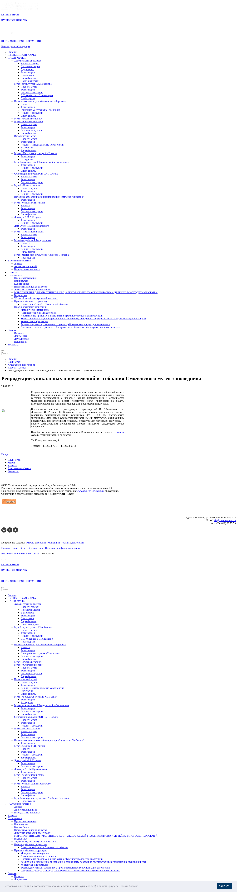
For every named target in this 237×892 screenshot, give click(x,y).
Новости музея (29, 86)
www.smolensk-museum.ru (90, 491)
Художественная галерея (27, 60)
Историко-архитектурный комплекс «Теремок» (40, 101)
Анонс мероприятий (25, 266)
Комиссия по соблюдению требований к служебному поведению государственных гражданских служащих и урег (83, 318)
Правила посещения (25, 278)
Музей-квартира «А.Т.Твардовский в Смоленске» (41, 162)
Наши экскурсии (30, 81)
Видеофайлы (28, 251)
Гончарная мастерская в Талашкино (40, 110)
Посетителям (15, 275)
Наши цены (20, 341)
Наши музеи (21, 280)
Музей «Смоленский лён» (28, 121)
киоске (120, 432)
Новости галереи (30, 63)
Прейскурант (28, 98)
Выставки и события (19, 260)
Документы (20, 336)
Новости (25, 104)
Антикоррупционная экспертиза (38, 312)
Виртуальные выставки (27, 269)
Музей (11, 462)
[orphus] (9, 503)
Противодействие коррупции (30, 307)
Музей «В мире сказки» (27, 185)
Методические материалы (35, 309)
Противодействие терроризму (30, 301)
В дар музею (27, 69)
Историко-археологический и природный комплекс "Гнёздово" (49, 196)
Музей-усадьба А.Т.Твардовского (32, 240)
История (19, 333)
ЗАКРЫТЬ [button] (224, 886)
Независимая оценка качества (30, 286)
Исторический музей (25, 136)
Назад (4, 454)
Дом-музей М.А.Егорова (27, 217)
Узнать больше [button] (129, 886)
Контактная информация (34, 321)
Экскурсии (27, 147)
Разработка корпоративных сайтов (20, 553)
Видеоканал (20, 295)
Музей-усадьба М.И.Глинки (29, 202)
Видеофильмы (28, 78)
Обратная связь (35, 548)
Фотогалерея (28, 72)
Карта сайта (18, 548)
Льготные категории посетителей (32, 289)
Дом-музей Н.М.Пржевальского (31, 225)
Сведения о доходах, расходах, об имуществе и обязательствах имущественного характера (70, 327)
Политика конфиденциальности (62, 548)
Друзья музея (21, 338)
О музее (12, 330)
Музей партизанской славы (29, 231)
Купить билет (21, 283)
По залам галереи (30, 66)
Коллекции (54, 542)
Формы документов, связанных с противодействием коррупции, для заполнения (65, 324)
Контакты (13, 344)
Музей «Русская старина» (28, 118)
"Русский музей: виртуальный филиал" (36, 298)
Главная (12, 52)
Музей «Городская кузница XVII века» (35, 153)
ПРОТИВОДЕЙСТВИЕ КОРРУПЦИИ (21, 41)
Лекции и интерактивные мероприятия (42, 144)
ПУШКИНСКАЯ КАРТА (22, 54)
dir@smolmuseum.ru (225, 520)
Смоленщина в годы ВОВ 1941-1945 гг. (36, 173)
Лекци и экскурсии (31, 130)
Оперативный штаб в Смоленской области (44, 304)
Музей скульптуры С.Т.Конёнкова (33, 83)
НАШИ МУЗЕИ (17, 57)
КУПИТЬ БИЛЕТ (10, 15)
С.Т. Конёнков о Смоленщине (37, 95)
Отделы (30, 542)
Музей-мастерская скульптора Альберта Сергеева (41, 254)
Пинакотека (27, 75)
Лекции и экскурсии (32, 92)
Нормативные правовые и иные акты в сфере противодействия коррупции (62, 315)
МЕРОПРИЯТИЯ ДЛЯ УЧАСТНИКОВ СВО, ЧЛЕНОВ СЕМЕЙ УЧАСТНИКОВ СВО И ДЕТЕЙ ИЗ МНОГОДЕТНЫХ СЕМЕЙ (86, 292)
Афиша (18, 263)
